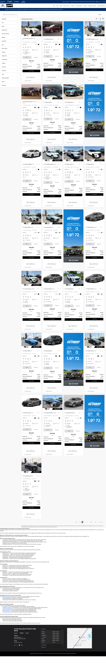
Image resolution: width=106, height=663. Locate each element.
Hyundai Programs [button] (101, 5)
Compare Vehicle (27, 80)
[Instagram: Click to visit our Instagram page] (22, 645)
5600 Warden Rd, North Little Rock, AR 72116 (87, 1)
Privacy (44, 653)
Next (91, 522)
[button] (40, 29)
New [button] (54, 5)
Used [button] (61, 5)
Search (99, 14)
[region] (31, 66)
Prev (80, 522)
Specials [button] (73, 5)
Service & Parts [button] (79, 5)
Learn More (31, 71)
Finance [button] (85, 5)
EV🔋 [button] (57, 5)
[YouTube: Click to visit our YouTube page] (20, 645)
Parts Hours (43, 647)
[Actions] (39, 39)
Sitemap (41, 653)
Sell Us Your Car (66, 5)
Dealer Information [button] (92, 5)
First (76, 522)
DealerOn (37, 653)
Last (95, 522)
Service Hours (43, 644)
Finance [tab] (36, 57)
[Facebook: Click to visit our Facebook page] (15, 645)
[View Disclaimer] (30, 47)
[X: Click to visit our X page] (17, 645)
